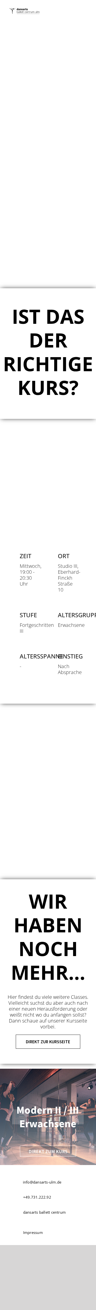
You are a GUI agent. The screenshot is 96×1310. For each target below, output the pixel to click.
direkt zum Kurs (48, 1151)
